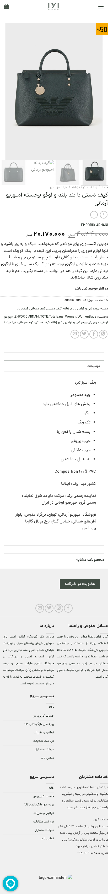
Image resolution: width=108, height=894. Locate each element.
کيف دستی (54, 308)
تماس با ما (47, 758)
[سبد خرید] (6, 6)
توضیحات (93, 366)
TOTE (44, 316)
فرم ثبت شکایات (43, 741)
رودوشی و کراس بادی (84, 308)
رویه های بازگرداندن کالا (39, 724)
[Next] (5, 91)
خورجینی (93, 322)
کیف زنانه (78, 187)
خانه (105, 187)
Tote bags (56, 316)
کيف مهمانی (58, 187)
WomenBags (87, 316)
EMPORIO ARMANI (94, 225)
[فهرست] (101, 6)
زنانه (93, 187)
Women (70, 316)
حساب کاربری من (43, 716)
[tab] (54, 366)
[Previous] (99, 91)
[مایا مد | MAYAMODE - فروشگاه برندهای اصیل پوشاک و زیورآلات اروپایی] (53, 6)
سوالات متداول (44, 749)
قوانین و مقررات (44, 733)
